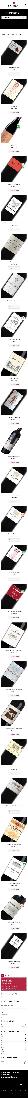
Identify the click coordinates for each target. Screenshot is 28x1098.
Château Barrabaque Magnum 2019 (14, 689)
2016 (2, 1040)
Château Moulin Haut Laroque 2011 (14, 806)
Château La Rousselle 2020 (14, 534)
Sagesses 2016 (14, 106)
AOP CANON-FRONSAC (7, 1005)
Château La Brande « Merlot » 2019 (14, 611)
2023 (2, 1053)
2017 (2, 1042)
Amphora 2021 (14, 145)
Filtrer (23, 1026)
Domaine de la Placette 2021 (14, 67)
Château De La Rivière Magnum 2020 (14, 650)
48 (15, 24)
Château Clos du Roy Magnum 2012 (14, 728)
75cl (2, 1063)
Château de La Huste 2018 (14, 961)
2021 (2, 1050)
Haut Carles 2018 (14, 378)
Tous (18, 24)
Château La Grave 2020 (14, 572)
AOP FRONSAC (4, 1010)
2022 (2, 1051)
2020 (2, 1048)
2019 (2, 1046)
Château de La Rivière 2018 (14, 922)
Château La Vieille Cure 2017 (14, 844)
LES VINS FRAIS (4, 1014)
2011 (2, 1035)
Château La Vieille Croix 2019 (14, 300)
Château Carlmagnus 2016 (14, 456)
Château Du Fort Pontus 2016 (14, 767)
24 (13, 24)
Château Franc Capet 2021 (14, 339)
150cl (2, 1061)
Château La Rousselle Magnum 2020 (14, 495)
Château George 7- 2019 (14, 262)
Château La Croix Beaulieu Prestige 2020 (14, 223)
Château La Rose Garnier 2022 (14, 184)
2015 (2, 1038)
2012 (2, 1037)
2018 (2, 1044)
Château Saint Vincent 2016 (14, 417)
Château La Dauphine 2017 (14, 883)
